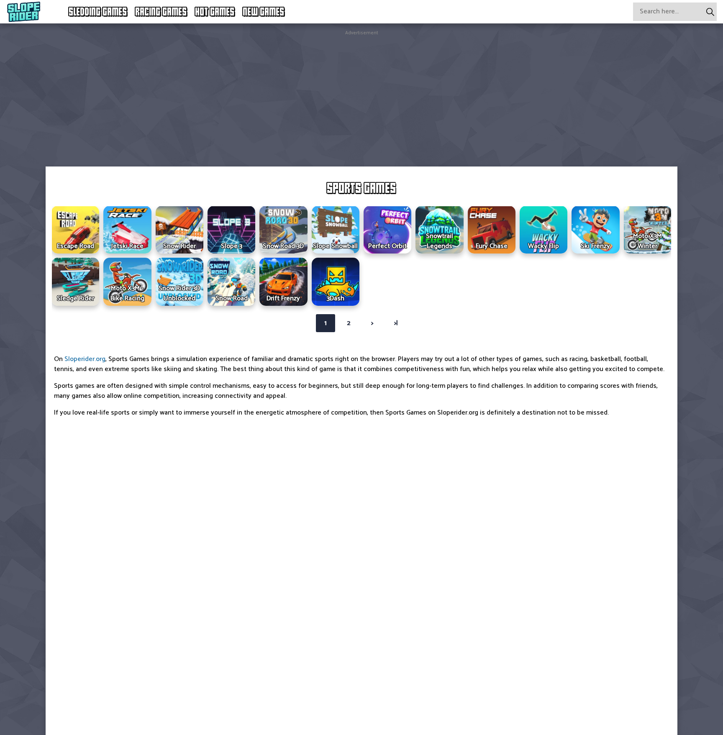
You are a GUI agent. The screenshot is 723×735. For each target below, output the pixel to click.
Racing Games (161, 11)
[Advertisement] (361, 95)
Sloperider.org (84, 359)
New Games (264, 11)
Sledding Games (98, 11)
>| (396, 323)
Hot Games (215, 11)
